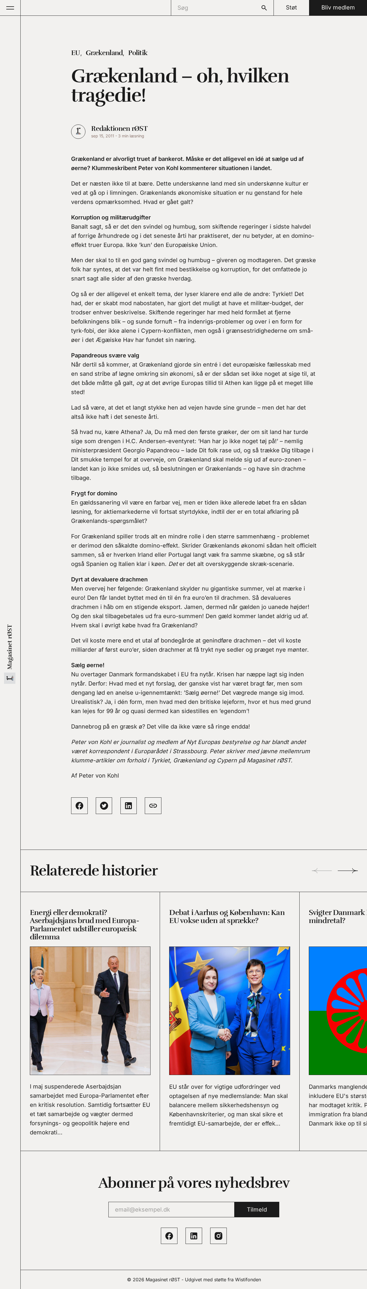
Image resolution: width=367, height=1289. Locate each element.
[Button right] (348, 870)
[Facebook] (169, 1236)
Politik (137, 52)
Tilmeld (257, 1209)
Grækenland (104, 52)
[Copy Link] (153, 805)
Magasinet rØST (163, 1279)
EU (75, 52)
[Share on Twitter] (104, 805)
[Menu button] (10, 7)
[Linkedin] (194, 1236)
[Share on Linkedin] (128, 805)
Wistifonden (248, 1279)
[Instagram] (218, 1236)
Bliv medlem (338, 7)
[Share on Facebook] (79, 805)
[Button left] (322, 870)
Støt (291, 7)
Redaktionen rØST (119, 128)
